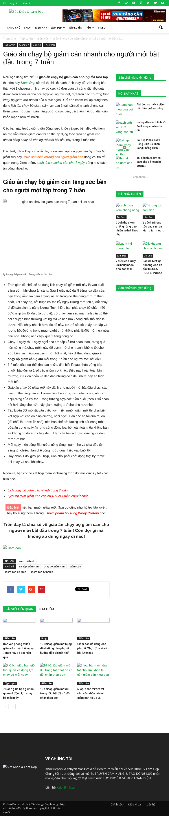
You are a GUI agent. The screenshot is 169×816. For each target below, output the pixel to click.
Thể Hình (50, 44)
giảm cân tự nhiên (42, 571)
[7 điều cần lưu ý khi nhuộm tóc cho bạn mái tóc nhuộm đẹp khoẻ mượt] (127, 249)
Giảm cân (24, 44)
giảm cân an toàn (15, 571)
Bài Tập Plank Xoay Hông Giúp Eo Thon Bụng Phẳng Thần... (148, 144)
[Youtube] (162, 3)
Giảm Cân (75, 566)
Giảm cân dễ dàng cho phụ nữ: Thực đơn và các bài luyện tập (93, 648)
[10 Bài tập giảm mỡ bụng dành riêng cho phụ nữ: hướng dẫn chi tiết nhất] (56, 629)
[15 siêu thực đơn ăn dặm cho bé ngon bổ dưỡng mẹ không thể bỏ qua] (124, 163)
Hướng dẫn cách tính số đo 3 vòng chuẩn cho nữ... (151, 126)
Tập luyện (75, 27)
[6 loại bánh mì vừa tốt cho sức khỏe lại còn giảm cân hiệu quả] (93, 674)
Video (101, 27)
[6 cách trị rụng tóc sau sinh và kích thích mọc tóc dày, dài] (154, 211)
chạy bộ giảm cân (54, 566)
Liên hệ (26, 3)
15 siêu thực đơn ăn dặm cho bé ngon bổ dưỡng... (149, 161)
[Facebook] (119, 3)
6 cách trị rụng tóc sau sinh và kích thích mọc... (153, 226)
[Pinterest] (141, 3)
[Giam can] (56, 548)
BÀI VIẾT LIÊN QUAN (19, 609)
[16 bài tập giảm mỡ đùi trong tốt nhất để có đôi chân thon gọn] (56, 674)
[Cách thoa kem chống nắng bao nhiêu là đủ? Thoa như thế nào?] (127, 211)
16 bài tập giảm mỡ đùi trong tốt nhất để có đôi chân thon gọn (55, 693)
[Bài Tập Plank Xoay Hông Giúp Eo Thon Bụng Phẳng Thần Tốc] (124, 147)
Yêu (88, 27)
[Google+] (126, 3)
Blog (44, 638)
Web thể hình (27, 561)
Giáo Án (37, 44)
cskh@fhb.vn (66, 787)
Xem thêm (139, 177)
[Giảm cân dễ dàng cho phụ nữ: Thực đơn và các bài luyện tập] (93, 629)
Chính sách (117, 804)
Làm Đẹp (56, 27)
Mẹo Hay (41, 27)
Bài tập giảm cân (29, 566)
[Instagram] (133, 3)
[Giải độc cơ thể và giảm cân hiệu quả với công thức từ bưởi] (124, 109)
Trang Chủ (12, 27)
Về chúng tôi (10, 3)
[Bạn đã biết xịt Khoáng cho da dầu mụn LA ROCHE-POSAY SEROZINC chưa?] (154, 249)
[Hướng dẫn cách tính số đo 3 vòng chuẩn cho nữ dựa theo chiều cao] (124, 127)
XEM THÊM (46, 609)
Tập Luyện (9, 44)
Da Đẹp (121, 217)
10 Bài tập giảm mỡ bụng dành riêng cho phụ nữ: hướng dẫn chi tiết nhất (56, 648)
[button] (160, 27)
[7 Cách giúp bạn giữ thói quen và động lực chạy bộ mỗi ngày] (19, 674)
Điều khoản (135, 804)
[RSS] (148, 3)
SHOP (27, 27)
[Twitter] (155, 3)
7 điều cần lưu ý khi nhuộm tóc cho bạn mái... (126, 265)
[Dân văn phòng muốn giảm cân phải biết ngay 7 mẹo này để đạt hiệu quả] (19, 629)
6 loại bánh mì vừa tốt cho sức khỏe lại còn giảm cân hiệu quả (90, 693)
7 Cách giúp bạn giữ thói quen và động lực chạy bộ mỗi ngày (18, 693)
